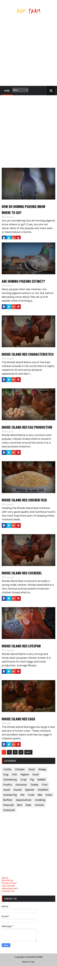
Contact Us (8, 891)
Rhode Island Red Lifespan (21, 645)
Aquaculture (23, 800)
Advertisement (10, 888)
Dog (5, 774)
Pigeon (25, 774)
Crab (31, 795)
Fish (14, 774)
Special (29, 789)
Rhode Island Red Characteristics (28, 354)
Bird (19, 805)
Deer (28, 805)
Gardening (10, 779)
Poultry (7, 784)
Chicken (20, 769)
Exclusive (21, 784)
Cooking (40, 800)
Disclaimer (7, 880)
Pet (22, 795)
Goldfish (43, 789)
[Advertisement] (28, 51)
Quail (6, 789)
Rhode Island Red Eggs (18, 718)
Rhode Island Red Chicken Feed (24, 499)
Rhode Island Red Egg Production (27, 427)
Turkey (34, 784)
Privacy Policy (9, 883)
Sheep (42, 769)
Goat (31, 769)
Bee (40, 795)
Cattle (7, 769)
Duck (36, 774)
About (5, 877)
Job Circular (8, 885)
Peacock (8, 805)
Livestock (9, 810)
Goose (17, 789)
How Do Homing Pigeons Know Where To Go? (23, 209)
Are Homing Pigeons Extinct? (23, 281)
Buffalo (7, 800)
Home (7, 90)
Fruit (45, 784)
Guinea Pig (10, 795)
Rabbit (42, 779)
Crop (23, 779)
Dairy (49, 795)
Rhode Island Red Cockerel (22, 572)
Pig (32, 779)
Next (28, 752)
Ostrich (39, 805)
